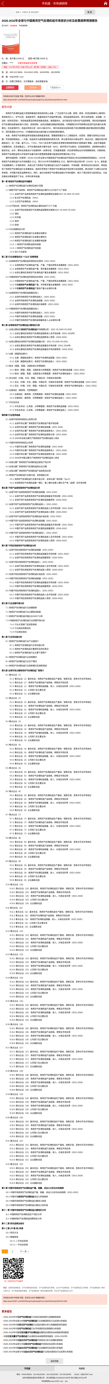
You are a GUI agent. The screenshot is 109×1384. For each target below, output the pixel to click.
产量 (43, 265)
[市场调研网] (105, 3)
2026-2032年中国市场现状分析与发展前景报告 (33, 1340)
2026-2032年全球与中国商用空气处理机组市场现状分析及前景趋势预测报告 (62, 158)
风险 (10, 147)
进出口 (29, 1196)
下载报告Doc (55, 87)
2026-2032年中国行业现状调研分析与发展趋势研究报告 (35, 1325)
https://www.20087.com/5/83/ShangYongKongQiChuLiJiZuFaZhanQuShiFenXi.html (35, 100)
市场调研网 (60, 3)
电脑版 (82, 1368)
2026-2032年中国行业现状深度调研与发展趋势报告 (32, 1317)
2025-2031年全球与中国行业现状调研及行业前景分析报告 (38, 1352)
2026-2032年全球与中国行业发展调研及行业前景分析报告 (35, 1321)
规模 (45, 210)
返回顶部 (54, 1361)
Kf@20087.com (17, 77)
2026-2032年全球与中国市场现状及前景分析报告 (33, 1344)
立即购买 (10, 87)
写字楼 (18, 217)
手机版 (46, 3)
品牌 (24, 173)
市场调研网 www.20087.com (52, 1381)
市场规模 (33, 329)
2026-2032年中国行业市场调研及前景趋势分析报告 (32, 1328)
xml (66, 1381)
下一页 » (24, 1251)
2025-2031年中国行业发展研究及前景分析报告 (33, 1348)
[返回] (2, 3)
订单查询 (33, 87)
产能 (37, 265)
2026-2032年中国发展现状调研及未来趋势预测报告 (36, 1332)
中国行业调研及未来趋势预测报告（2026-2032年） (36, 1336)
